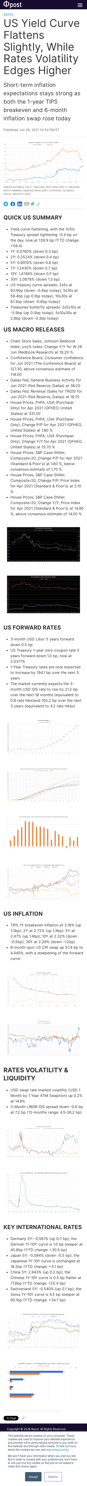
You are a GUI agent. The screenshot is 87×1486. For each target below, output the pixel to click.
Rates (8, 14)
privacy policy (60, 1449)
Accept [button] (33, 1477)
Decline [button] (53, 1477)
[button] (43, 544)
